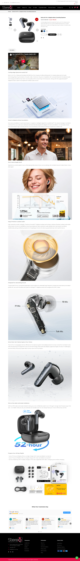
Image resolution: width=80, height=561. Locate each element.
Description (12, 50)
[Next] (37, 30)
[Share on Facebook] (41, 37)
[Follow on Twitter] (10, 552)
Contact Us (60, 7)
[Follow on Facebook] (8, 552)
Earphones (26, 544)
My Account (59, 545)
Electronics (26, 548)
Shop (30, 7)
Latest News (59, 543)
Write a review (67, 512)
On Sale (35, 7)
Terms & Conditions (44, 546)
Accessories (26, 550)
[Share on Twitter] (43, 37)
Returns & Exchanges (61, 549)
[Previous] (15, 30)
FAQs (42, 552)
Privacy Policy (43, 548)
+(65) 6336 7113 (6, 2)
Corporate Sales (42, 7)
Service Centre (51, 7)
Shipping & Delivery (61, 547)
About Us (24, 7)
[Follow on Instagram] (12, 552)
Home (18, 7)
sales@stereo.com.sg (15, 2)
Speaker (26, 546)
